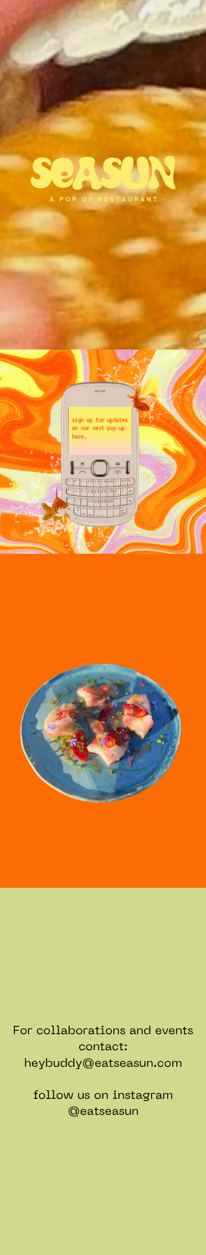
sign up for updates (100, 420)
